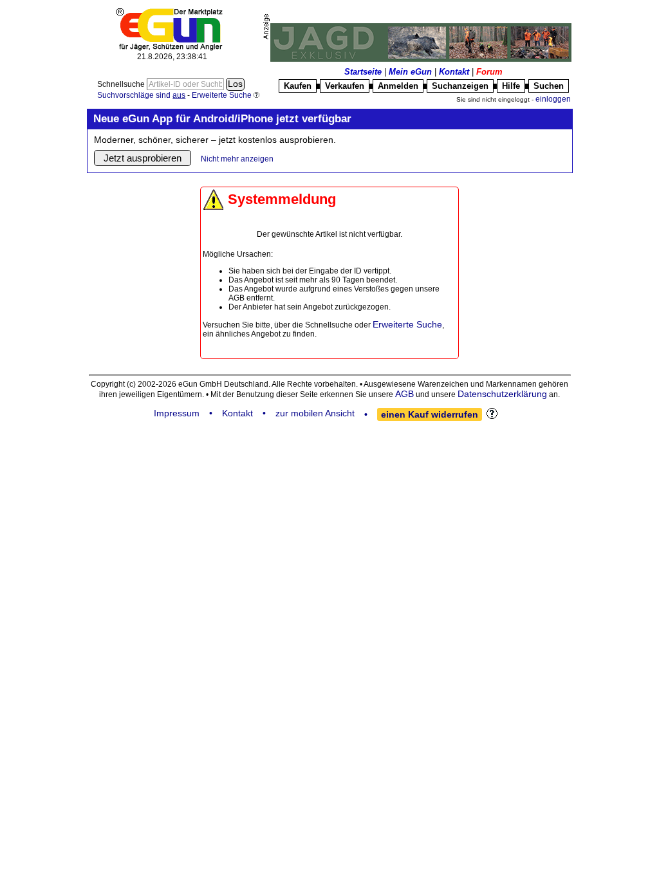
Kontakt (454, 72)
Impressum (177, 413)
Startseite (363, 72)
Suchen (549, 86)
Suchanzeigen (460, 86)
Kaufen (297, 86)
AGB (404, 394)
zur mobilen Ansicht (315, 413)
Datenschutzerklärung (502, 394)
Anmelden (398, 86)
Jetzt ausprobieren (142, 158)
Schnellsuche (122, 84)
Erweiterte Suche (407, 324)
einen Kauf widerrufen (429, 414)
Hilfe (511, 86)
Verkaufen (344, 86)
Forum (489, 72)
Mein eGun (410, 72)
